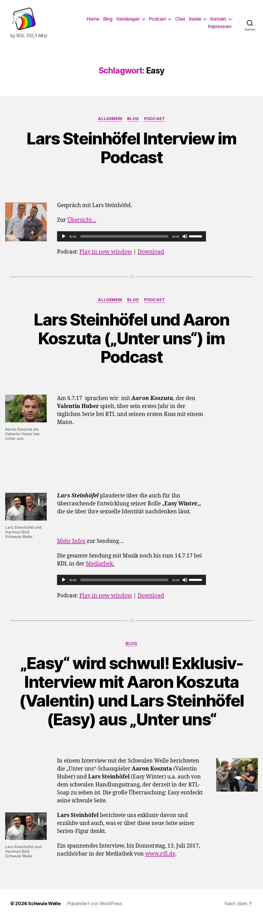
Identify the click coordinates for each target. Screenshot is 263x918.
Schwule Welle (44, 903)
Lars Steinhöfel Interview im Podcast (131, 147)
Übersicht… (81, 220)
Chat (180, 19)
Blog (107, 19)
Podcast (157, 19)
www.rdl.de (160, 853)
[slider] (196, 235)
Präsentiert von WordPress (94, 903)
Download (151, 251)
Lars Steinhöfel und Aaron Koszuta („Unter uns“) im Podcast (131, 338)
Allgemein (110, 118)
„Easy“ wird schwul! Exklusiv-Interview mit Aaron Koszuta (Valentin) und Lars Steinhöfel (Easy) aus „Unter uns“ (131, 691)
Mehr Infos (71, 541)
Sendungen (128, 19)
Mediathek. (100, 563)
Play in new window (105, 251)
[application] (131, 236)
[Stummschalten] (184, 236)
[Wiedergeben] (63, 236)
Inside (195, 19)
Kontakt (218, 19)
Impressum (219, 26)
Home (93, 19)
